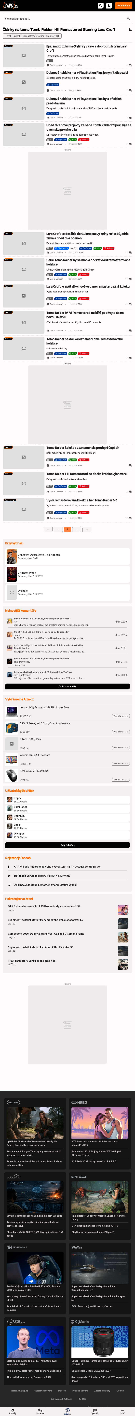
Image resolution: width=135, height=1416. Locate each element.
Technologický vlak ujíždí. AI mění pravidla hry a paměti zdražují (33, 1224)
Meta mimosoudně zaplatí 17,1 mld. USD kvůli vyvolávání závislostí (32, 1363)
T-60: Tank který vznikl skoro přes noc (31, 960)
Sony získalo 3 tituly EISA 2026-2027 (91, 1371)
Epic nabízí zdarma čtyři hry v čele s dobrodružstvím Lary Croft (86, 48)
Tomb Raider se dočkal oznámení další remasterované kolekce (84, 341)
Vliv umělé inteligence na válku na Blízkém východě (34, 1215)
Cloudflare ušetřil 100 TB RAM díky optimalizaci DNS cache (35, 1234)
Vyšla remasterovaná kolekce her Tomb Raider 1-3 (81, 500)
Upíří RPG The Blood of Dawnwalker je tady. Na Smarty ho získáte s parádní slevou (32, 1143)
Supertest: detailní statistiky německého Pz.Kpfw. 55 (40, 947)
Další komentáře (67, 686)
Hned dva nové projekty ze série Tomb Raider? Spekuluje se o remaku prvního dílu (88, 127)
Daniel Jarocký (56, 65)
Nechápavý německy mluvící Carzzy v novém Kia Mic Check (35, 1298)
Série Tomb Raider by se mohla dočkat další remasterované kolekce (88, 262)
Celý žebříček (67, 845)
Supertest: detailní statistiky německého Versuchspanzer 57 (45, 920)
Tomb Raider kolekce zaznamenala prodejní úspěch (82, 448)
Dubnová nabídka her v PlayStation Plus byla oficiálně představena (84, 101)
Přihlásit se (123, 5)
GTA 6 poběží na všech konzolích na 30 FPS (94, 1225)
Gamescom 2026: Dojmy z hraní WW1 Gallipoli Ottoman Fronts (46, 933)
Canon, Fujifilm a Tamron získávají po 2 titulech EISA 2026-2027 (99, 1363)
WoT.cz (11, 923)
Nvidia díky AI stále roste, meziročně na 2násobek (34, 1371)
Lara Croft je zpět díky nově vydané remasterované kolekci (88, 286)
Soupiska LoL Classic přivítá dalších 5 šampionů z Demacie (34, 1308)
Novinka (8, 46)
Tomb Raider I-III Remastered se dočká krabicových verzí (86, 474)
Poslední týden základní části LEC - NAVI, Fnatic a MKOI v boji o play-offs (33, 1288)
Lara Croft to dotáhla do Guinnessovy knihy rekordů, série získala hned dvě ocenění (87, 236)
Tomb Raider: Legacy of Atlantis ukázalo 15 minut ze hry (98, 1217)
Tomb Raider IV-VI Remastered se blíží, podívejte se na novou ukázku (85, 315)
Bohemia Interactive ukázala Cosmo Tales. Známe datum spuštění (34, 1163)
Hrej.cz (11, 910)
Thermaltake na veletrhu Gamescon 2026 (29, 1377)
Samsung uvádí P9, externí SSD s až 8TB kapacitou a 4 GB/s (99, 1379)
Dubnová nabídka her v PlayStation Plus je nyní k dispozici (87, 73)
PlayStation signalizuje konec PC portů (92, 1232)
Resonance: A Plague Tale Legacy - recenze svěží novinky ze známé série (33, 1153)
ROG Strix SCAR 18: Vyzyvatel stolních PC (93, 1161)
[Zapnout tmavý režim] (109, 6)
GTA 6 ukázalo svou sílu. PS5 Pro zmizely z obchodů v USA (44, 906)
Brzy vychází (14, 543)
